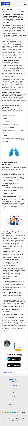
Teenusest (14, 385)
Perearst (23, 11)
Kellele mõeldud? (14, 389)
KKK (14, 400)
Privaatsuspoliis (14, 408)
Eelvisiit (14, 396)
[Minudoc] (5, 4)
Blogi (14, 393)
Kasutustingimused (14, 404)
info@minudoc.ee (14, 423)
